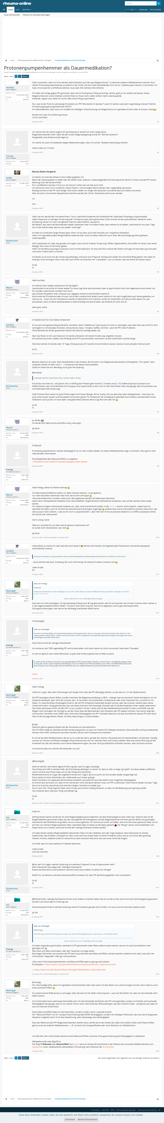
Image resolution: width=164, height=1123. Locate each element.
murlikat (73, 72)
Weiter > (25, 76)
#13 (157, 679)
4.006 (26, 598)
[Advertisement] (82, 39)
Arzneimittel (108, 1047)
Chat (18, 10)
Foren (10, 10)
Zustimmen (70, 1119)
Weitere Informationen (87, 1119)
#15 (157, 803)
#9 (158, 466)
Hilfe (113, 1110)
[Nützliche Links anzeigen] (158, 60)
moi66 (9, 178)
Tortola (9, 156)
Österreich (24, 479)
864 (27, 825)
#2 (158, 152)
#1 (158, 122)
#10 (157, 537)
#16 (157, 856)
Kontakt (105, 1110)
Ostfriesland (24, 827)
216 (27, 97)
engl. (76, 1044)
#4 (158, 272)
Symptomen (37, 1047)
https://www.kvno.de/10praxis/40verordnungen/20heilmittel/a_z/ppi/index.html (70, 969)
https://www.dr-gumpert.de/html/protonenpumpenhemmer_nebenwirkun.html (80, 964)
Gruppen (26, 10)
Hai (7, 817)
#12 (157, 613)
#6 (158, 354)
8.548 (26, 295)
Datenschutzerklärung (147, 1110)
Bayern (26, 601)
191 (27, 477)
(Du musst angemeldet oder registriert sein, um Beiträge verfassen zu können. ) (129, 1058)
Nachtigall (10, 591)
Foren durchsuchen (12, 15)
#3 (158, 208)
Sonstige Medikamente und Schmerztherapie (38, 72)
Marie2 (9, 287)
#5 (158, 311)
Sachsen (25, 99)
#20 (157, 1051)
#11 (157, 574)
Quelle (34, 674)
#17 (157, 888)
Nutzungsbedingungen (126, 1110)
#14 (157, 753)
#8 (158, 433)
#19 (157, 974)
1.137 (26, 164)
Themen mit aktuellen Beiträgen (36, 15)
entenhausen (24, 297)
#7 (158, 412)
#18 (157, 917)
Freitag (9, 469)
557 (27, 185)
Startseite (95, 1110)
